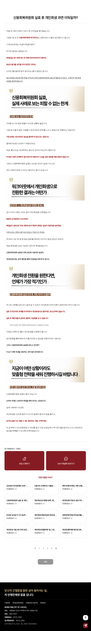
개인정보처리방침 (17, 603)
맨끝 (56, 548)
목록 (45, 562)
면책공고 (43, 603)
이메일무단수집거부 (32, 603)
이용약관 (7, 603)
